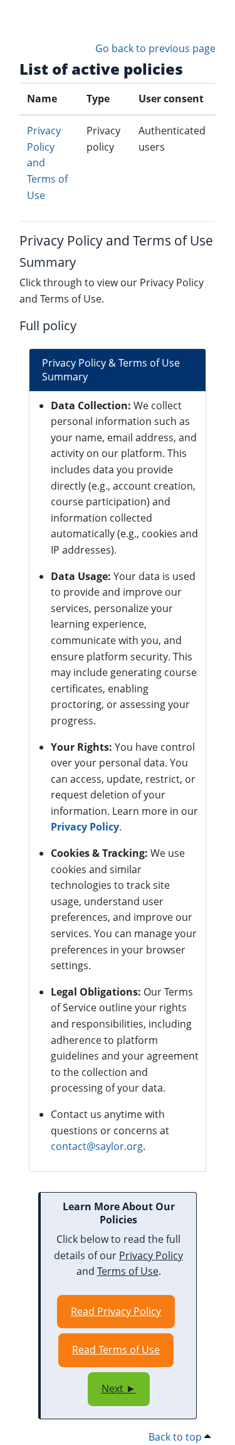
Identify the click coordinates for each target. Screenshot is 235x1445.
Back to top (176, 1437)
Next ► (119, 1388)
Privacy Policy (85, 827)
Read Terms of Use (116, 1349)
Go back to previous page (155, 48)
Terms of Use (128, 1271)
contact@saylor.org (97, 1146)
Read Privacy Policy (116, 1311)
